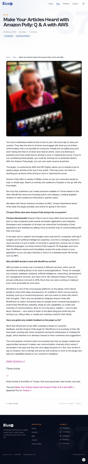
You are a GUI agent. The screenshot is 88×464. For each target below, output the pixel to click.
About (51, 4)
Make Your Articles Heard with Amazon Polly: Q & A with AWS (44, 387)
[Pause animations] (83, 459)
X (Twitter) (66, 432)
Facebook (66, 428)
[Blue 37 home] (8, 3)
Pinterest (66, 440)
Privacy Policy (37, 444)
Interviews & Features (23, 36)
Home (8, 57)
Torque (27, 390)
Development (9, 36)
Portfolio (66, 4)
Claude (79, 403)
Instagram (66, 436)
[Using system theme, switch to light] (83, 4)
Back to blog (13, 403)
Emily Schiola (15, 361)
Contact (75, 4)
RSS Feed (66, 443)
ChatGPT (71, 403)
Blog (58, 4)
